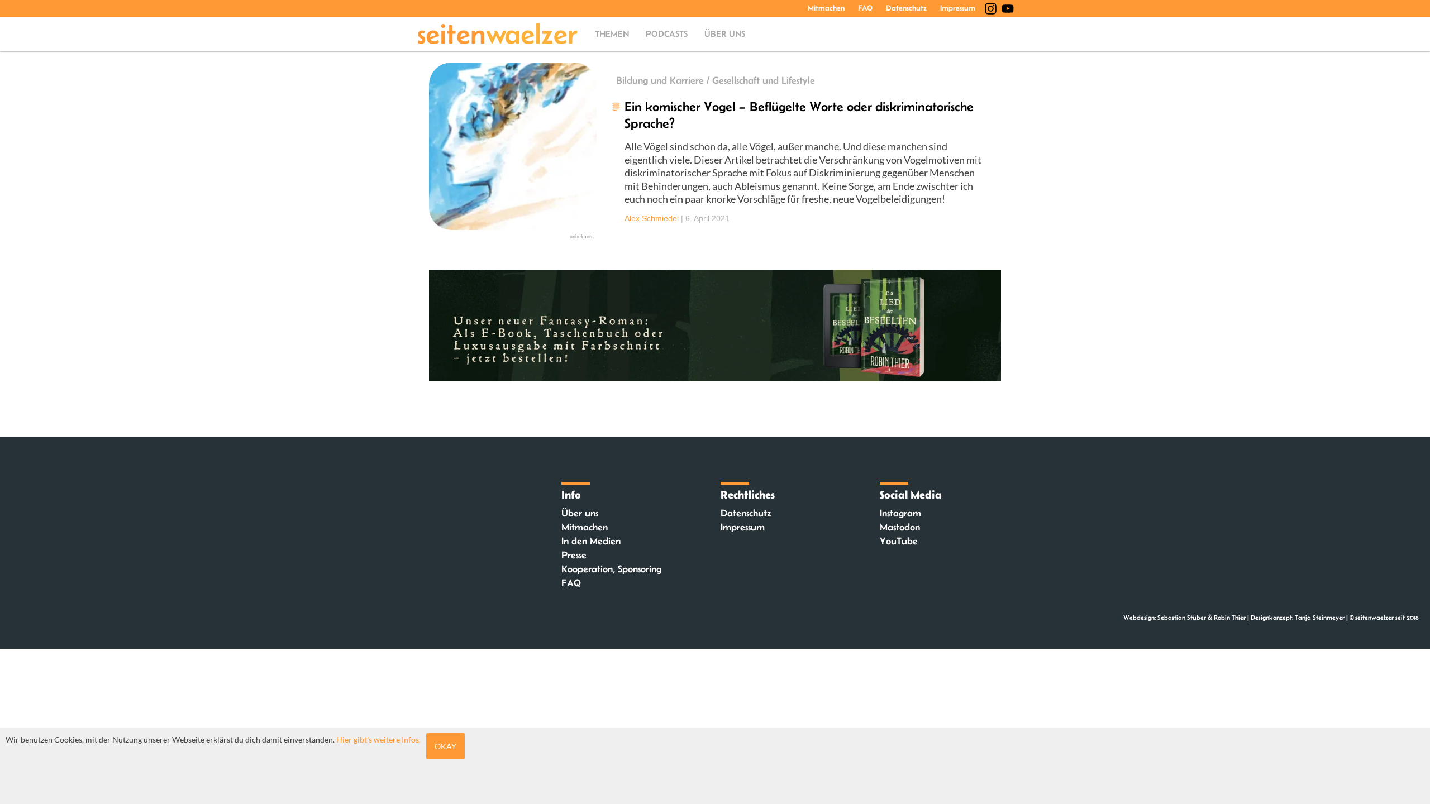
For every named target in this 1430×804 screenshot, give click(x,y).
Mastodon (900, 527)
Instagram (900, 513)
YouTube (899, 541)
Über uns (724, 34)
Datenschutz (906, 7)
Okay (445, 746)
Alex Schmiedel (652, 218)
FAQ (865, 7)
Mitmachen (826, 7)
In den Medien (591, 541)
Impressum (957, 7)
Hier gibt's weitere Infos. (378, 739)
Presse (574, 555)
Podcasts (667, 34)
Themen (612, 34)
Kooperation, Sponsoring (611, 569)
